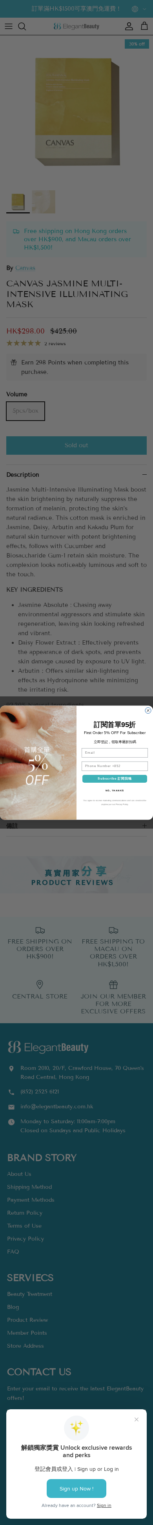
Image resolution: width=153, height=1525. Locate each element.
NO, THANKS (115, 790)
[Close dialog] (148, 710)
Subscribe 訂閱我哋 (115, 778)
